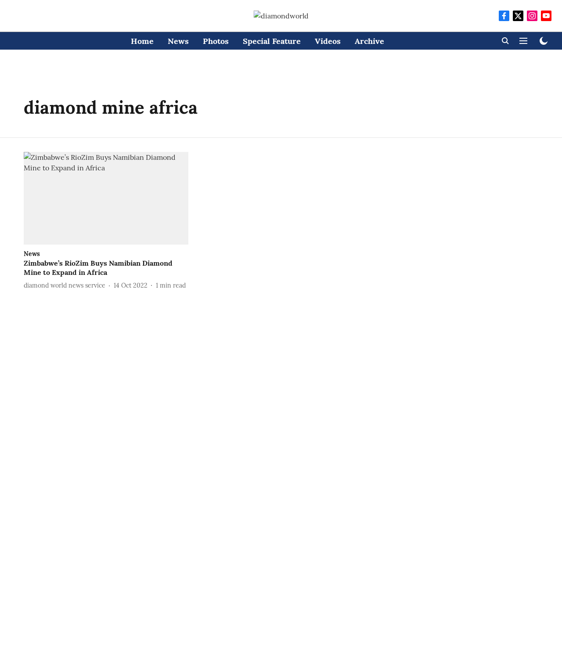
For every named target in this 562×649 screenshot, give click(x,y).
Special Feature (272, 41)
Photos (216, 41)
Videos (328, 41)
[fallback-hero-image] (106, 198)
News (178, 41)
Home (142, 41)
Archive (369, 41)
